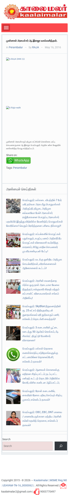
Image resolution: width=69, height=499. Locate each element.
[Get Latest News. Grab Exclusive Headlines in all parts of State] (35, 11)
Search (6, 439)
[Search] (61, 446)
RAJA (35, 47)
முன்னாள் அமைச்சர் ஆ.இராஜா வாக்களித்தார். (32, 40)
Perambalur (16, 47)
